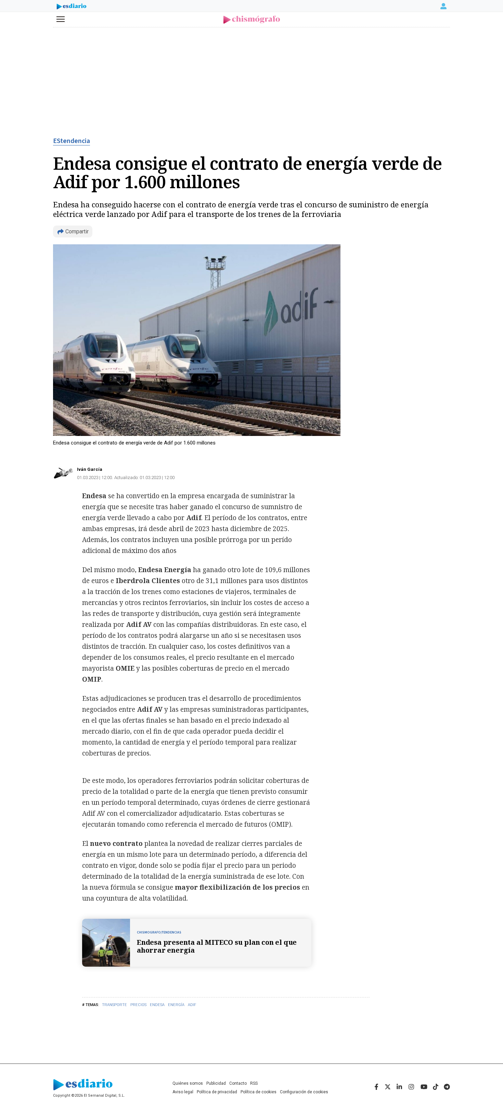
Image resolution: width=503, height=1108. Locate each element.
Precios (138, 1005)
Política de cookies (258, 1092)
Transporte (114, 1005)
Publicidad (216, 1083)
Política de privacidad (217, 1092)
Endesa (157, 1005)
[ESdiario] (71, 7)
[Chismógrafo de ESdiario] (251, 20)
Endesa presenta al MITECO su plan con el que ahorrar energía (217, 946)
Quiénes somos (187, 1083)
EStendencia (71, 141)
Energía (176, 1005)
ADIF (192, 1005)
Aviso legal (182, 1092)
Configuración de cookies (304, 1092)
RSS (254, 1083)
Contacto (238, 1083)
